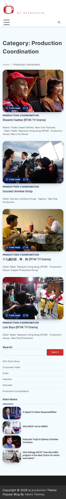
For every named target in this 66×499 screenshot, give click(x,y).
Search (7, 347)
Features (7, 379)
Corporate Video (11, 367)
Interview (7, 385)
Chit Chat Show (11, 361)
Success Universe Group (18, 191)
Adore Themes (34, 494)
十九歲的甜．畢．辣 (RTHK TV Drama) (27, 259)
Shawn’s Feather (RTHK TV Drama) (24, 120)
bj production (37, 490)
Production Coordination (21, 115)
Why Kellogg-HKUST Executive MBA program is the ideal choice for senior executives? (41, 455)
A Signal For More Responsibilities (39, 412)
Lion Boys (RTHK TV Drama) (20, 327)
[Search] (59, 22)
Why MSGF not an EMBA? (35, 426)
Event (6, 373)
